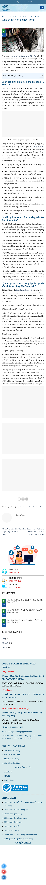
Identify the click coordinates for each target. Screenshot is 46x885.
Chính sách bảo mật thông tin (16, 809)
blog (21, 507)
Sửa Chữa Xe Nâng (12, 755)
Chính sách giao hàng (13, 814)
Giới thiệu (8, 772)
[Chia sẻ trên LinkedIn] (27, 499)
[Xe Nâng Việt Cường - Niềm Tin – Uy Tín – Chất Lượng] (5, 7)
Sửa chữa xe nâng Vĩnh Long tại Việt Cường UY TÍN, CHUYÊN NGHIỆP (33, 531)
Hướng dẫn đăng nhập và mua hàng (18, 839)
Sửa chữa (5, 643)
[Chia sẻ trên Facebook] (19, 499)
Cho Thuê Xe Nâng (12, 750)
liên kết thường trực (35, 507)
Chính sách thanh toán (13, 822)
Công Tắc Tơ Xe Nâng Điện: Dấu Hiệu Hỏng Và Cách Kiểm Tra (25, 611)
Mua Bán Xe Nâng (11, 759)
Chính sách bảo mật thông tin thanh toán (20, 835)
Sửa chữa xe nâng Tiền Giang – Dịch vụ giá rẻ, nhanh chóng (12, 531)
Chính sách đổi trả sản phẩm (15, 818)
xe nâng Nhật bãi (38, 147)
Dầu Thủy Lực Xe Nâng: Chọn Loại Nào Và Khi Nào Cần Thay (25, 621)
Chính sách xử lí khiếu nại (14, 830)
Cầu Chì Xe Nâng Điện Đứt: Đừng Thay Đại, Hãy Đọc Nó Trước (25, 601)
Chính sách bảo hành (12, 826)
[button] (42, 8)
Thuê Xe (5, 647)
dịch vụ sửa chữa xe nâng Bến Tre (23, 56)
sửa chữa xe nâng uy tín (23, 290)
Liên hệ (7, 776)
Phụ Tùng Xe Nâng (12, 763)
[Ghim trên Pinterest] (23, 499)
